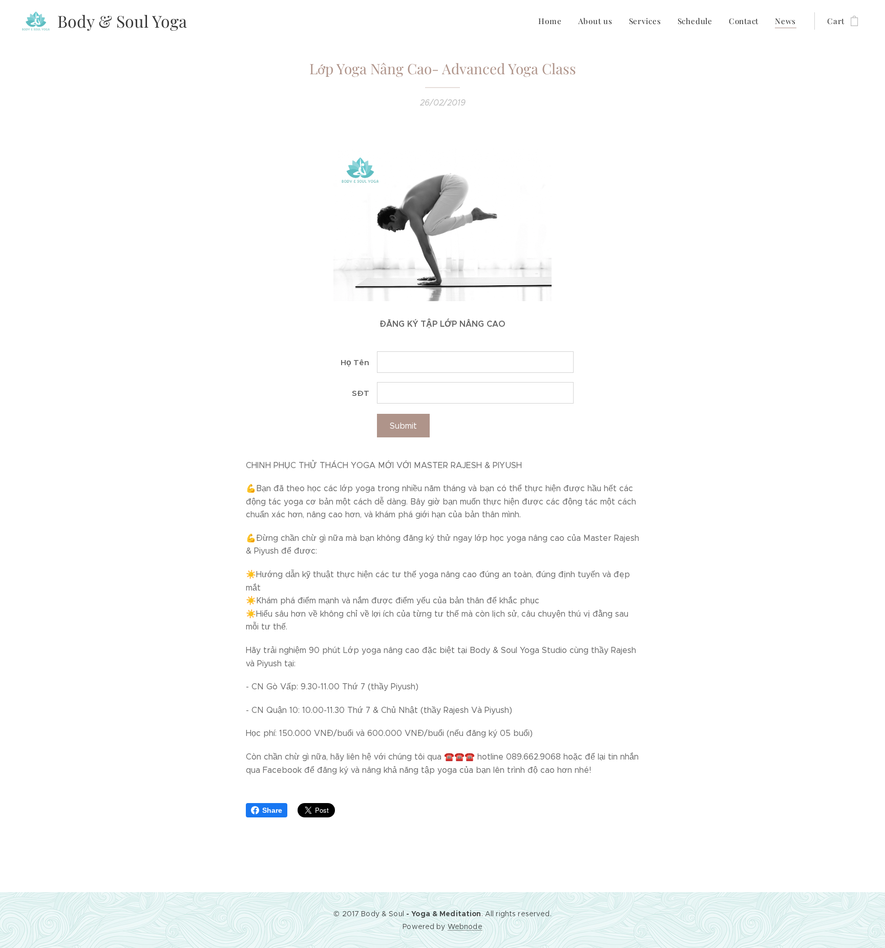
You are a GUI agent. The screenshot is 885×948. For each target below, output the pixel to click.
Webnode (465, 926)
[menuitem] (553, 21)
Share (272, 810)
